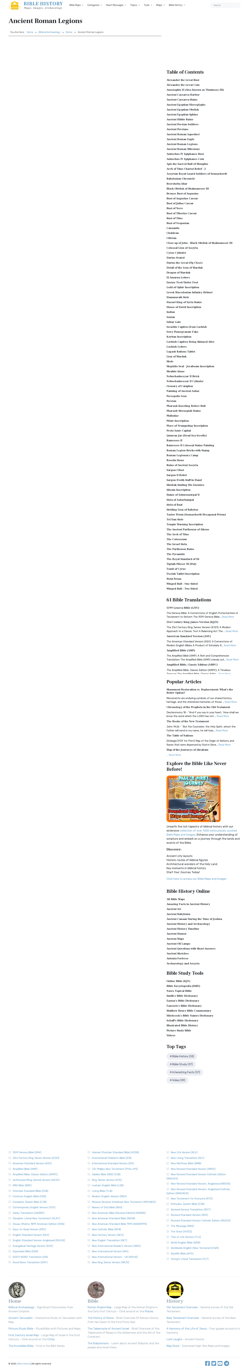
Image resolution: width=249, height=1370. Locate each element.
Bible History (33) (183, 1056)
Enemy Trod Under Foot (182, 282)
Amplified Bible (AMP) (181, 650)
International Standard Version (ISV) (113, 1163)
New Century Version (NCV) (108, 1234)
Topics (133, 5)
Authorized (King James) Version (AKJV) (36, 1179)
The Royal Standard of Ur (183, 559)
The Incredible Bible (21, 1345)
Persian (171, 401)
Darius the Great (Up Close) (185, 262)
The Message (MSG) (182, 1226)
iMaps (159, 5)
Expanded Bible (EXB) (25, 1251)
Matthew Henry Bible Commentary (189, 1010)
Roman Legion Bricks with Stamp (188, 450)
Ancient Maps (175, 939)
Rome (69, 32)
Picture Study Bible (179, 1030)
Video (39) (178, 1080)
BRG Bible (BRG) (22, 1185)
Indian (171, 312)
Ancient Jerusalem (20, 1318)
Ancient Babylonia (178, 914)
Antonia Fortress (177, 958)
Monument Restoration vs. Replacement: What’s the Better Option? (200, 691)
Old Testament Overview (182, 1307)
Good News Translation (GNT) (30, 1262)
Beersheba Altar (177, 183)
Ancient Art (174, 909)
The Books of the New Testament (188, 721)
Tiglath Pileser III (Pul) (181, 564)
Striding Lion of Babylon (182, 509)
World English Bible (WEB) (185, 1242)
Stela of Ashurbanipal (180, 500)
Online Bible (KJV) (178, 981)
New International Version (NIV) (110, 1251)
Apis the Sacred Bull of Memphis (187, 164)
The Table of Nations (180, 735)
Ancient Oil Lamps (178, 943)
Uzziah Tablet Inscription (183, 574)
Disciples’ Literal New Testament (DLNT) (36, 1218)
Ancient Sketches (178, 953)
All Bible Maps (176, 899)
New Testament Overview (183, 1318)
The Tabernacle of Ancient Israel (108, 1328)
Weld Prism (174, 579)
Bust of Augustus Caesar (182, 198)
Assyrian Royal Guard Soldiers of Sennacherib (197, 173)
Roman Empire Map (99, 1307)
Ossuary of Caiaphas (180, 386)
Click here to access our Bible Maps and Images (196, 878)
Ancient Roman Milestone (183, 149)
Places (149, 1311)
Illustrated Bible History (182, 1025)
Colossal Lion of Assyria (182, 248)
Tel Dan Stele (175, 519)
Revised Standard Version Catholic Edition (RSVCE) (201, 1220)
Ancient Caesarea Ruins (182, 99)
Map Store (173, 1345)
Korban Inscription (179, 336)
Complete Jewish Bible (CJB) (30, 1201)
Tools (147, 5)
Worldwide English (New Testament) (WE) (195, 1248)
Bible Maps (75, 5)
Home (30, 32)
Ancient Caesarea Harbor (183, 94)
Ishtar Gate (174, 322)
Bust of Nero (175, 208)
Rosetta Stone (175, 460)
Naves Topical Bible (179, 991)
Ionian (171, 317)
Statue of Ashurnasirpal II (183, 494)
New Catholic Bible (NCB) (106, 1229)
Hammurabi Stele (178, 297)
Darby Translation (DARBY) (28, 1212)
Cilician (172, 238)
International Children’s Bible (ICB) (111, 1157)
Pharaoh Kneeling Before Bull (186, 406)
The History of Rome (101, 1318)
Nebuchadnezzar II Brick (183, 376)
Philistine (173, 415)
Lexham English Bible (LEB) (108, 1185)
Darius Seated (176, 257)
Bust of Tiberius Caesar (182, 213)
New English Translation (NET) (109, 1240)
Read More (228, 616)
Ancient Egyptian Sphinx (182, 114)
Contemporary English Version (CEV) (34, 1207)
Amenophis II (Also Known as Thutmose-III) (195, 90)
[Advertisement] (84, 61)
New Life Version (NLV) (184, 1152)
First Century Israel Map (23, 1335)
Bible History (176, 5)
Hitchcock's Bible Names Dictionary (190, 1015)
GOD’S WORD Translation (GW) (30, 1256)
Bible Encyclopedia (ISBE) (183, 986)
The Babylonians (98, 1343)
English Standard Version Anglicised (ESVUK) (39, 1240)
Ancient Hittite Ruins (180, 119)
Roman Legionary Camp (182, 455)
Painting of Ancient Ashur (183, 391)
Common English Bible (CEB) (29, 1196)
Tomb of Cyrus (176, 569)
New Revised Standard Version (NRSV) (193, 1168)
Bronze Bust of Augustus (183, 193)
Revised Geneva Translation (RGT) (191, 1209)
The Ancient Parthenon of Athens (188, 529)
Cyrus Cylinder (176, 253)
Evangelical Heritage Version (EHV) (33, 1245)
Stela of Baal (174, 504)
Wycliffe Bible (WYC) (182, 1253)
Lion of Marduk (176, 356)
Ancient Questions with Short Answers (191, 948)
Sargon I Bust (175, 470)
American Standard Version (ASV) (189, 636)
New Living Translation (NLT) (187, 1157)
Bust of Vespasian (178, 223)
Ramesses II (174, 440)
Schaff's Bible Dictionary (182, 1020)
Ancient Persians (177, 129)
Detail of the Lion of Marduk (185, 267)
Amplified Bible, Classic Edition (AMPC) (192, 664)
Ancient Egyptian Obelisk (183, 109)
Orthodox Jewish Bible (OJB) (187, 1204)
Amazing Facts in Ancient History (188, 904)
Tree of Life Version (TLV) (186, 1237)
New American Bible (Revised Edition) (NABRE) (119, 1212)
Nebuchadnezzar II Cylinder (185, 381)
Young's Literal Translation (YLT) (190, 1259)
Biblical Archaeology (49, 32)
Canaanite (173, 228)
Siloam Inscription (179, 490)
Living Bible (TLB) (102, 1190)
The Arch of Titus (178, 534)
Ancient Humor (177, 933)
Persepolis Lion (177, 396)
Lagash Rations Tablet (181, 351)
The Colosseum (177, 539)
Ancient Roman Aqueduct (183, 134)
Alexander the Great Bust (183, 80)
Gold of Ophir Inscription (183, 287)
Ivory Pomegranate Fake (182, 332)
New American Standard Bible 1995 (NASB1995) (119, 1223)
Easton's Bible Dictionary (183, 1000)
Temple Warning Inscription (185, 524)
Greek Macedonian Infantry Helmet (189, 292)
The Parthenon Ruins (180, 549)
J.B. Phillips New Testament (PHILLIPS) (115, 1168)
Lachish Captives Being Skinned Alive (190, 342)
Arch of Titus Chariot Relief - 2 (186, 169)
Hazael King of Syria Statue (184, 302)
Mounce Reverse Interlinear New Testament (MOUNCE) (124, 1201)
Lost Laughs (174, 1339)
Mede (170, 361)
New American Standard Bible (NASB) (113, 1218)
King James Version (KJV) (107, 1179)
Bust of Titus (175, 218)
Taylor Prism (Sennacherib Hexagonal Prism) (196, 514)
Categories (93, 5)
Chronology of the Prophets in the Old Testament (198, 707)
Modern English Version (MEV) (109, 1196)
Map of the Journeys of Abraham (187, 750)
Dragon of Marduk (178, 272)
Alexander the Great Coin (183, 85)
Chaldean (173, 233)
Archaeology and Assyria (183, 963)
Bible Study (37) (182, 1064)
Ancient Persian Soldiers (183, 124)
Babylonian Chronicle (181, 178)
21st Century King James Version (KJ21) (192, 622)
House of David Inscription (184, 307)
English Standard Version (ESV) (31, 1234)
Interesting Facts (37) (186, 1072)
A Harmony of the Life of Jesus (187, 1328)
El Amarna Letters (178, 277)
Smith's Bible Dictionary (182, 996)
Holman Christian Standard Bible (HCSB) (115, 1152)
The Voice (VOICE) (181, 1231)
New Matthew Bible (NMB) (186, 1163)
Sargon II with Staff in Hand (184, 480)
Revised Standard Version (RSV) (189, 1215)
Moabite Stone (176, 371)
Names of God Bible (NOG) (107, 1207)
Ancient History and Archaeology (188, 924)
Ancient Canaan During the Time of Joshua (194, 919)
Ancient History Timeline (183, 929)
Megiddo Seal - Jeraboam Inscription (190, 366)
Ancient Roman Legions (182, 144)
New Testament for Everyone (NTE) (192, 1198)
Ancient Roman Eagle (180, 139)
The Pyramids (176, 554)
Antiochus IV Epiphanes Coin (185, 159)
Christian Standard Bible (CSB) (30, 1190)
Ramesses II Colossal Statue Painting (190, 445)
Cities (51, 1339)
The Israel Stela (177, 544)
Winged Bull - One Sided (182, 583)
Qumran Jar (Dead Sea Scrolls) (187, 435)
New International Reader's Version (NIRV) (116, 1245)
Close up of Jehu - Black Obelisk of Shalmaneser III (199, 243)
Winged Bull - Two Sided (182, 588)
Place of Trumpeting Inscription (187, 425)
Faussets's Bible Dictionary (184, 1006)
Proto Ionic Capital (179, 430)
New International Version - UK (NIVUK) (115, 1256)
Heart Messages (114, 5)
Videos (171, 1035)
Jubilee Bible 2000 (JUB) (106, 1174)
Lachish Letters (177, 346)
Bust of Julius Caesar (180, 203)
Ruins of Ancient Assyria (182, 465)
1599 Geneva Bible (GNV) (183, 608)
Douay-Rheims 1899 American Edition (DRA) (38, 1223)
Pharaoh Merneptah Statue (184, 411)
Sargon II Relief (177, 475)
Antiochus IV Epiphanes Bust (185, 154)
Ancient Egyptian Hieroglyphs (186, 104)
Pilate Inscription (178, 421)
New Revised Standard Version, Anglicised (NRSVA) (200, 1183)
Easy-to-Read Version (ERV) (29, 1229)
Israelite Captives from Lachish (187, 327)
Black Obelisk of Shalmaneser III (188, 188)
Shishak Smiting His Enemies (185, 485)
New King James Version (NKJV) (110, 1262)
